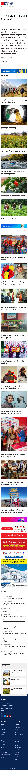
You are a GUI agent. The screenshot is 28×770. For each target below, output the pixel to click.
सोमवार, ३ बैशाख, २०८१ (8, 625)
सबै (25, 231)
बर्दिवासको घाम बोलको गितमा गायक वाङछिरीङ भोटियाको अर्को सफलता (11, 412)
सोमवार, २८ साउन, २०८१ (8, 645)
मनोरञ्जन (3, 757)
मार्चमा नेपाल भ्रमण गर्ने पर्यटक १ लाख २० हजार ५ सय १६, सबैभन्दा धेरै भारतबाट (14, 101)
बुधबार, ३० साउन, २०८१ (8, 620)
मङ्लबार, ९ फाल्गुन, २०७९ (8, 638)
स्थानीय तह (3, 735)
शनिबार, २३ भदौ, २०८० (8, 615)
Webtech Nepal (23, 769)
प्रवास (16, 737)
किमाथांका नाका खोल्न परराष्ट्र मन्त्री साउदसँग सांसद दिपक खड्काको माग (13, 309)
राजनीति (3, 745)
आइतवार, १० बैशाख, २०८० (9, 608)
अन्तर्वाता (17, 725)
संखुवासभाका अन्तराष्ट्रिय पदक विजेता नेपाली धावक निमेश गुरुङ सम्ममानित (13, 456)
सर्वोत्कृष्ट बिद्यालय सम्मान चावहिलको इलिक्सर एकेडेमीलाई (13, 362)
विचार (2, 725)
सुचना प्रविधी (4, 732)
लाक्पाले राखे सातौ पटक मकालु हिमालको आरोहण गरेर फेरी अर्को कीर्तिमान (12, 387)
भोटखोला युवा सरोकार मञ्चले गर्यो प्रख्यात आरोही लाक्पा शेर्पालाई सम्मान (12, 483)
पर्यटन (16, 732)
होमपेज (3, 11)
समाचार (3, 730)
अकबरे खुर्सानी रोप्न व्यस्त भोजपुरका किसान (13, 196)
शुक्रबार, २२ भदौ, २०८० (8, 651)
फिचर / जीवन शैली (5, 753)
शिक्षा (2, 727)
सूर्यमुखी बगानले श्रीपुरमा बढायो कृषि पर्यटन (13, 151)
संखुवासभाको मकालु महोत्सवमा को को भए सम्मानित (13, 259)
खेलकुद (17, 730)
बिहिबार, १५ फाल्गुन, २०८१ (8, 597)
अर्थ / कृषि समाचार (19, 727)
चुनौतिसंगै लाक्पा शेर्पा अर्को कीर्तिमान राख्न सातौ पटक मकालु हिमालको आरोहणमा (12, 283)
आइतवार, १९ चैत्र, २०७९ (8, 632)
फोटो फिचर (17, 750)
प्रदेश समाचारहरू (19, 735)
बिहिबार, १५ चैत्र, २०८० (8, 602)
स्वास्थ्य (2, 737)
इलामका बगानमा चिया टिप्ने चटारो (10, 219)
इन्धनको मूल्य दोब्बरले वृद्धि (8, 128)
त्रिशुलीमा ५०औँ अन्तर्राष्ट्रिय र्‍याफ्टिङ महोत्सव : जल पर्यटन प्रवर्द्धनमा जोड (13, 173)
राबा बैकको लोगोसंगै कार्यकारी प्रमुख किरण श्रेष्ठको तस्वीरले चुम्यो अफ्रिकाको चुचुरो (13, 511)
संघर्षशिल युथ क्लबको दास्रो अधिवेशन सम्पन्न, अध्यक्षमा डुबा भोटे (13, 336)
